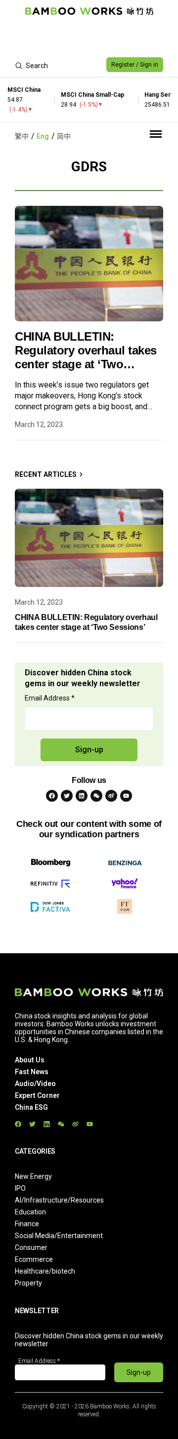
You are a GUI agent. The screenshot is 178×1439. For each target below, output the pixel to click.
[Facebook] (52, 796)
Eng (43, 136)
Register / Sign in (134, 64)
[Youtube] (126, 796)
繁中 (22, 136)
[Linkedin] (82, 796)
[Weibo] (111, 796)
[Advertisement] (89, 37)
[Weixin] (96, 796)
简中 (64, 136)
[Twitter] (67, 796)
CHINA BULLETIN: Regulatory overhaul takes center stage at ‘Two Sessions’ (86, 350)
